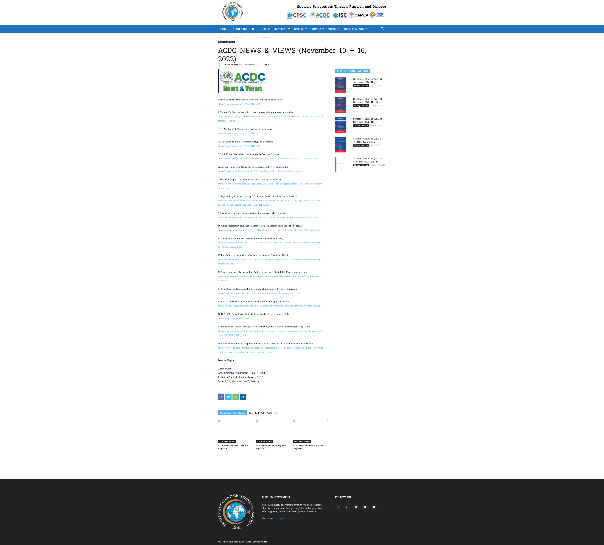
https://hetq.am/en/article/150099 (234, 318)
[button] (382, 29)
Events (332, 29)
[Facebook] (221, 397)
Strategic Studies (361, 86)
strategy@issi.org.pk (284, 518)
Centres (298, 29)
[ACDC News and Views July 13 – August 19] (273, 431)
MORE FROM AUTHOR (263, 412)
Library (315, 29)
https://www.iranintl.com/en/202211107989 (239, 146)
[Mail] (356, 507)
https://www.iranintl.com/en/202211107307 (239, 133)
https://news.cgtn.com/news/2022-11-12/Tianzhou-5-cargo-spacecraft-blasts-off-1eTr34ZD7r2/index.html (269, 230)
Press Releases (353, 29)
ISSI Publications (274, 29)
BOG (254, 29)
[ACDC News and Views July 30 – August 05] (310, 431)
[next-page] (225, 458)
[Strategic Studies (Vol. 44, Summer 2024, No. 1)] (340, 164)
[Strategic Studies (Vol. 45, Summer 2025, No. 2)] (340, 105)
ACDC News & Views (235, 37)
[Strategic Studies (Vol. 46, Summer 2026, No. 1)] (340, 85)
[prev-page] (220, 458)
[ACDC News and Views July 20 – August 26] (235, 431)
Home (224, 29)
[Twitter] (228, 397)
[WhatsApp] (235, 397)
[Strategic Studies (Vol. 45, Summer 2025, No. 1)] (340, 125)
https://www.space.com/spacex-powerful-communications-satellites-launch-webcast (259, 293)
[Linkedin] (243, 397)
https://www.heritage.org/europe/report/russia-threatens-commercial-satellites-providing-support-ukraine (269, 305)
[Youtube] (374, 507)
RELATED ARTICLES (232, 412)
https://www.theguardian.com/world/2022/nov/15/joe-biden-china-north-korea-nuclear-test (262, 171)
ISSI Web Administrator (231, 64)
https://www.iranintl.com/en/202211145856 (239, 104)
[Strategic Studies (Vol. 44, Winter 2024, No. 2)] (340, 145)
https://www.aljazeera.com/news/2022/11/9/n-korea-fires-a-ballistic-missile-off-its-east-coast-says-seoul (268, 158)
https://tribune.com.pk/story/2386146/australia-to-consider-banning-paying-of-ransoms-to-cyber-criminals (270, 217)
